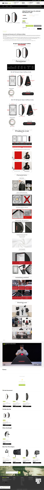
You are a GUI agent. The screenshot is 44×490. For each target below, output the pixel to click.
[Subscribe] (19, 472)
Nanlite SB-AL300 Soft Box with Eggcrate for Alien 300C (36, 460)
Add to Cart (7, 406)
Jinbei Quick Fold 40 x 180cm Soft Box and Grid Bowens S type (26, 403)
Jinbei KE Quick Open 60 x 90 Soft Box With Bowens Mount (6, 422)
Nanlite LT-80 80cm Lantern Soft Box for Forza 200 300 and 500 (7, 460)
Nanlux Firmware (22, 480)
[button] (37, 26)
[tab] (5, 32)
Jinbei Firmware (22, 478)
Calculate (39, 28)
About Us (14, 479)
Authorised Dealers (31, 478)
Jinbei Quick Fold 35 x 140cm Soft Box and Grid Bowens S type (16, 403)
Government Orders (31, 479)
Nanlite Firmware (22, 479)
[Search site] (40, 6)
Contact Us (14, 478)
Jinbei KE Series (15, 38)
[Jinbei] (24, 15)
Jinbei (3, 39)
